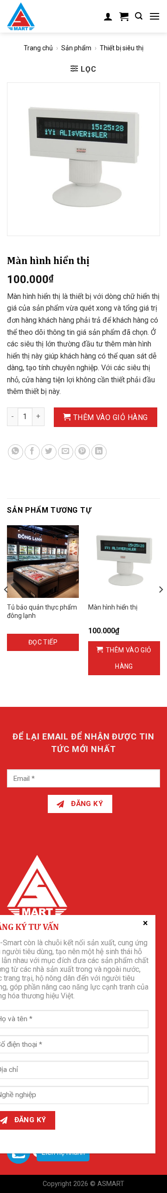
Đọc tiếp (43, 642)
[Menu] (154, 16)
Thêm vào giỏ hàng (110, 417)
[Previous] (6, 608)
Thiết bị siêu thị (121, 48)
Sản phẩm (76, 48)
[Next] (160, 608)
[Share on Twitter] (49, 452)
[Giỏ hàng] (123, 16)
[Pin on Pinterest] (82, 452)
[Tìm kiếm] (138, 16)
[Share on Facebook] (32, 452)
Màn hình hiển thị (112, 607)
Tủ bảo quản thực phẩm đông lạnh (42, 611)
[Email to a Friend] (65, 452)
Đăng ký (86, 804)
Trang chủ (38, 48)
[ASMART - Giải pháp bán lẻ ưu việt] (26, 16)
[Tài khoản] (108, 16)
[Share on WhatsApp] (15, 452)
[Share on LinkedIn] (99, 452)
